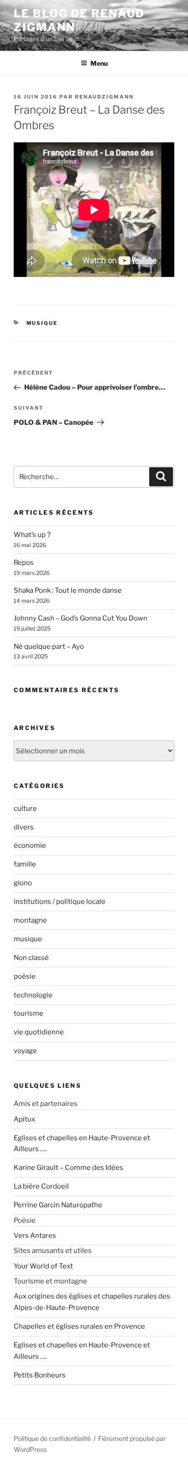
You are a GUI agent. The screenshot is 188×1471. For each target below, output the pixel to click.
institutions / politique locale (59, 901)
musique (42, 323)
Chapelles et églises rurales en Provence (79, 1326)
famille (25, 864)
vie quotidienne (39, 1032)
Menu (99, 63)
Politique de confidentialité (52, 1438)
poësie (25, 976)
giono (23, 883)
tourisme (28, 1013)
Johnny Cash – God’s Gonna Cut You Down (80, 618)
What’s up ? (32, 535)
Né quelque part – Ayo (49, 646)
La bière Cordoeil (41, 1186)
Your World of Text (43, 1266)
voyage (25, 1051)
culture (25, 808)
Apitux (24, 1119)
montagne (30, 920)
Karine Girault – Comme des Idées (68, 1167)
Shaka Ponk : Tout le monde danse (68, 590)
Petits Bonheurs (40, 1375)
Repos (24, 562)
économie (30, 845)
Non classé (31, 958)
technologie (33, 995)
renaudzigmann (104, 97)
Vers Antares (35, 1235)
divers (24, 827)
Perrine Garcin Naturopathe (58, 1205)
